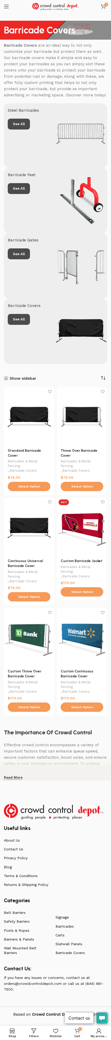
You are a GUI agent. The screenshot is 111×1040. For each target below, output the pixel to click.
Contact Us (13, 849)
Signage (62, 917)
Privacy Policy (16, 858)
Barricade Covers (23, 470)
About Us (12, 840)
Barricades (65, 926)
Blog (8, 867)
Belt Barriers (15, 912)
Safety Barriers (17, 921)
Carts (60, 935)
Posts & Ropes (16, 930)
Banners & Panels (19, 939)
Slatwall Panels (69, 944)
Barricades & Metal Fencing (23, 463)
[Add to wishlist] (49, 391)
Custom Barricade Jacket (81, 561)
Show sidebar (23, 378)
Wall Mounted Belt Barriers (20, 950)
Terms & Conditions (21, 876)
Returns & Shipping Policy (26, 885)
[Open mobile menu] (6, 6)
